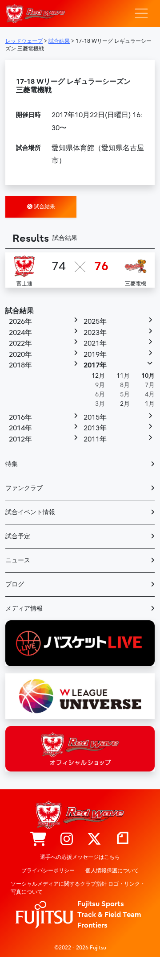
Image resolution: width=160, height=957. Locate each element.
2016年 (20, 417)
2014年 (20, 428)
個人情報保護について (112, 870)
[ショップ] (38, 839)
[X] (94, 839)
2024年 (20, 333)
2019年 (95, 355)
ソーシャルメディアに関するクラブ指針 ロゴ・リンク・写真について (78, 888)
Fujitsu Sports (100, 904)
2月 (125, 404)
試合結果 (43, 206)
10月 (148, 376)
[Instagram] (66, 839)
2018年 (20, 365)
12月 (98, 376)
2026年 (20, 322)
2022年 (20, 343)
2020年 (20, 355)
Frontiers (92, 925)
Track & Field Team (109, 915)
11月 (123, 376)
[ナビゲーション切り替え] (141, 13)
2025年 (95, 322)
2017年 (95, 365)
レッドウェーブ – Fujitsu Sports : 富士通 (35, 13)
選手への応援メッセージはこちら (80, 857)
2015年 (95, 417)
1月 (150, 404)
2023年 (95, 333)
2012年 (20, 439)
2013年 (95, 428)
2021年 (95, 343)
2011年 (95, 439)
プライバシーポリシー (48, 870)
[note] (122, 839)
